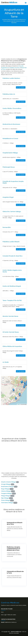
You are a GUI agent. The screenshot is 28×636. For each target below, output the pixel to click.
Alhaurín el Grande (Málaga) (8, 482)
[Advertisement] (14, 42)
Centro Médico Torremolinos (12, 108)
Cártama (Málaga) (6, 491)
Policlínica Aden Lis (9, 94)
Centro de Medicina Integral (12, 286)
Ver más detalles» (21, 87)
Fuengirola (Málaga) (6, 493)
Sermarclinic (7, 227)
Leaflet (18, 404)
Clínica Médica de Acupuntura (12, 346)
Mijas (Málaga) (5, 498)
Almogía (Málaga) (5, 484)
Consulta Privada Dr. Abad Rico (12, 256)
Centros (9, 2)
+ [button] (3, 378)
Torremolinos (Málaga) (7, 502)
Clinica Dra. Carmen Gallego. (12, 211)
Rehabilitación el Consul (10, 138)
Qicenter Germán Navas (10, 316)
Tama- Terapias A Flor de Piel (12, 300)
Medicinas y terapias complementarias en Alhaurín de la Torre (13, 548)
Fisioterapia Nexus (9, 167)
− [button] (3, 380)
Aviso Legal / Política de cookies (8, 614)
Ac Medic (6, 362)
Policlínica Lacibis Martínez (11, 78)
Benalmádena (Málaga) (7, 486)
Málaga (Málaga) (5, 495)
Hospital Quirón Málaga (10, 153)
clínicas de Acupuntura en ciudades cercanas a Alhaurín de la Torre (13, 67)
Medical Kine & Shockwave (11, 124)
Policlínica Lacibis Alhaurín (11, 241)
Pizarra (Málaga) (5, 500)
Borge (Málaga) (5, 489)
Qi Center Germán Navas (11, 332)
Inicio (2, 612)
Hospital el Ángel (8, 197)
